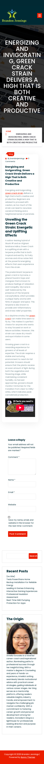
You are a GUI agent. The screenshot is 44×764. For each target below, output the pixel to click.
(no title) (10, 576)
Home (8, 131)
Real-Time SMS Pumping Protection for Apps (18, 602)
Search (33, 556)
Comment (13, 457)
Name (11, 479)
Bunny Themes (28, 757)
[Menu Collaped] (39, 15)
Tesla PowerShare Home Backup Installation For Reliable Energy (21, 582)
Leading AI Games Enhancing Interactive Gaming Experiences (21, 590)
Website (12, 504)
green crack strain (14, 193)
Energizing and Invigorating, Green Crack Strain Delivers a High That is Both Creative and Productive (22, 138)
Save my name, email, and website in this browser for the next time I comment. (21, 523)
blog (11, 154)
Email (11, 492)
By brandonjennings (15, 158)
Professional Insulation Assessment (17, 596)
